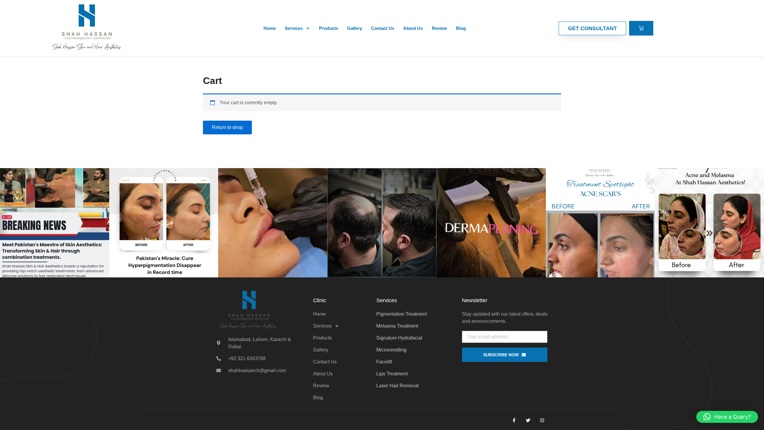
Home (270, 28)
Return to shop (227, 127)
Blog (461, 28)
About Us (413, 28)
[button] (727, 417)
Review (439, 28)
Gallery (354, 28)
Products (328, 28)
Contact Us (382, 28)
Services (294, 28)
